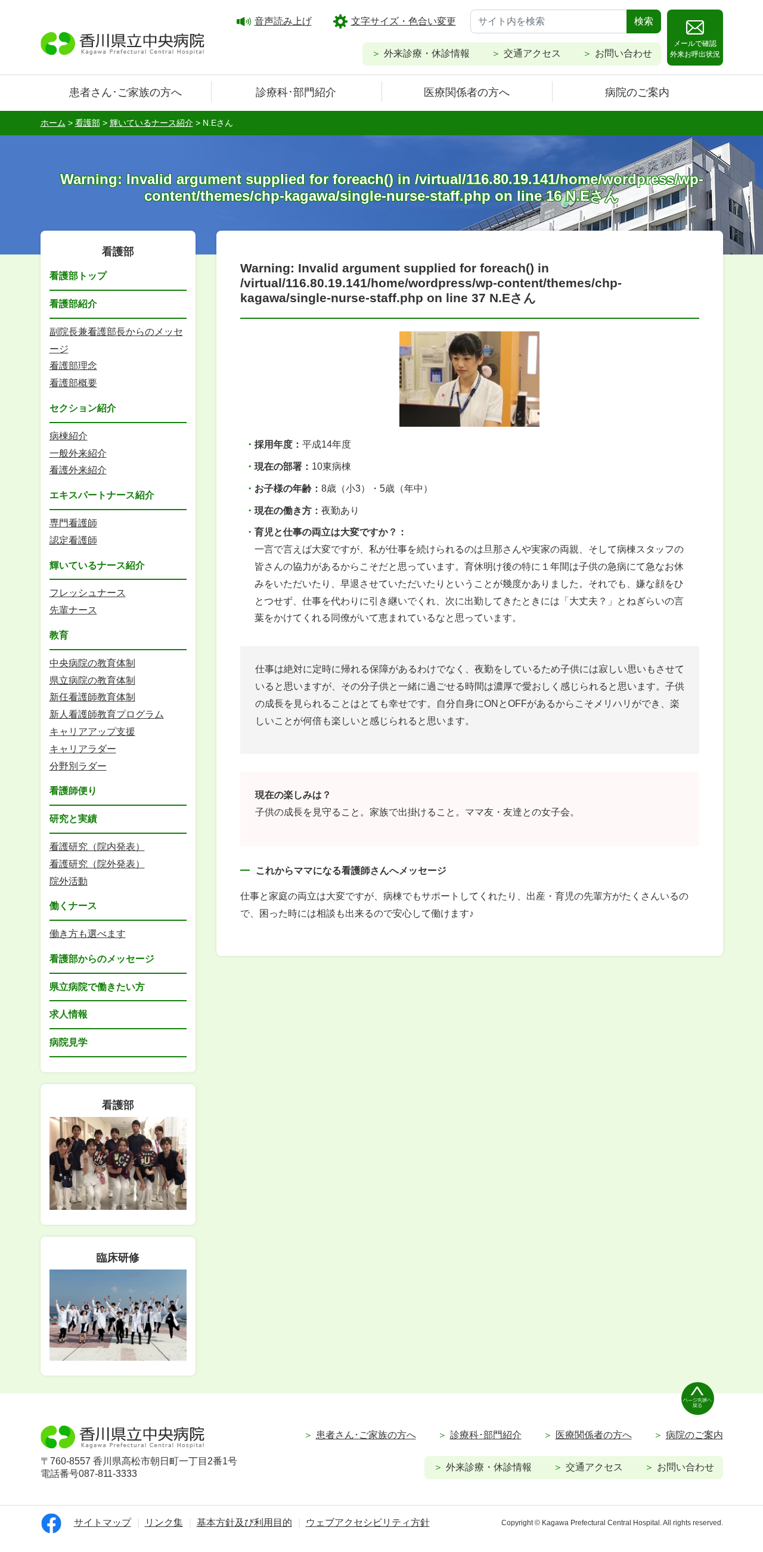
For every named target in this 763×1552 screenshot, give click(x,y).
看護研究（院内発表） (97, 847)
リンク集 (164, 1522)
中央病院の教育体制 (92, 663)
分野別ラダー (78, 766)
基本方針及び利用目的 (244, 1522)
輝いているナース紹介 (97, 565)
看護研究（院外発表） (97, 864)
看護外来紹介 (78, 470)
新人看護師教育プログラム (106, 714)
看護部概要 (73, 383)
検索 (643, 21)
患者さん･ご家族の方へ (125, 92)
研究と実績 (73, 819)
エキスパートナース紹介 (101, 495)
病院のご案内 (637, 92)
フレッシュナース (87, 593)
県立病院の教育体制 (92, 680)
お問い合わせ (623, 53)
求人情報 (68, 1014)
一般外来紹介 (78, 453)
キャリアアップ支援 (92, 732)
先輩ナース (73, 610)
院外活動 (68, 881)
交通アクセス (532, 53)
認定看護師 (73, 540)
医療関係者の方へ (467, 92)
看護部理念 (73, 366)
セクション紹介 (82, 408)
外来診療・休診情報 (427, 53)
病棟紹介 (68, 436)
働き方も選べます (87, 934)
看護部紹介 (73, 304)
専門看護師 (73, 523)
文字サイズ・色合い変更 (403, 21)
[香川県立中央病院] (123, 42)
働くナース (73, 906)
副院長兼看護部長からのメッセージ (116, 340)
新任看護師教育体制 (92, 697)
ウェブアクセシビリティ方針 (368, 1522)
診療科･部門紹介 (296, 92)
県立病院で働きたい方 (97, 987)
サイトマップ (102, 1522)
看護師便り (73, 791)
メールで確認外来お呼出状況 (695, 48)
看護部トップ (78, 276)
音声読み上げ (283, 21)
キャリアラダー (82, 749)
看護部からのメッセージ (101, 959)
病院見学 (68, 1042)
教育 (59, 635)
